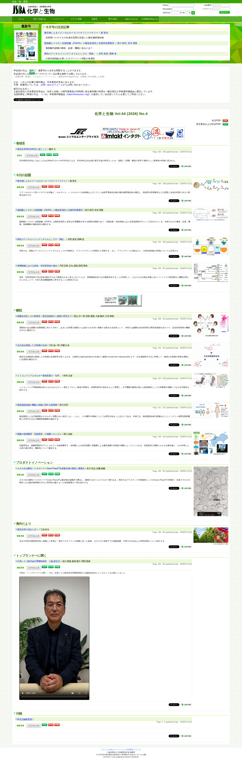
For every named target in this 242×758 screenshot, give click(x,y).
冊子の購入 (112, 19)
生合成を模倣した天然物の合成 (32, 345)
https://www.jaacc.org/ (78, 94)
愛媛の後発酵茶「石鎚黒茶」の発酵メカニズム (39, 434)
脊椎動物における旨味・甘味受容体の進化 (37, 266)
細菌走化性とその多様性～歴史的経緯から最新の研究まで (44, 316)
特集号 (94, 19)
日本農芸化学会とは (149, 19)
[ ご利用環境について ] (132, 750)
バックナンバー (58, 19)
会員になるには (131, 19)
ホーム (21, 19)
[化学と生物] (33, 12)
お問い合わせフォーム (51, 85)
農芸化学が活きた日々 (28, 529)
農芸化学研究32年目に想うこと (32, 149)
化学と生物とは (39, 19)
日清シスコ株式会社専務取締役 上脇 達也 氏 (39, 561)
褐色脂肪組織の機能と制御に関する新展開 (37, 405)
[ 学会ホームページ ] (116, 750)
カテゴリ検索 (76, 19)
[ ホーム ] (104, 750)
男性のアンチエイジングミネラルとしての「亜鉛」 (41, 239)
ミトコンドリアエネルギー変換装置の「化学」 (39, 375)
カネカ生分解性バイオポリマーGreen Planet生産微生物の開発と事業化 (51, 468)
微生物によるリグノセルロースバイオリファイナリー (42, 181)
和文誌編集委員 (24, 719)
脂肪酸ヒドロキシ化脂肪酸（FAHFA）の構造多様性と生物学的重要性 (50, 210)
